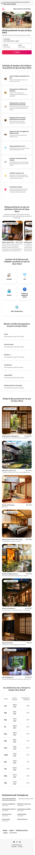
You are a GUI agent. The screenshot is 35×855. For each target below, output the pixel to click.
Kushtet (20, 846)
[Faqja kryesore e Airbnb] (3, 9)
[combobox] (16, 41)
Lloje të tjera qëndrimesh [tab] (9, 798)
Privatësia (14, 846)
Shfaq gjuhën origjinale (9, 4)
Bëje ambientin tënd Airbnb (22, 9)
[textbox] (9, 47)
